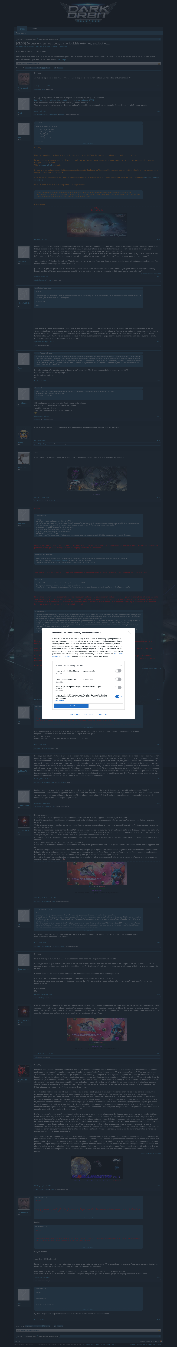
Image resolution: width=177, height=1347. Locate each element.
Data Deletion (75, 714)
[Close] (130, 633)
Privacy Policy (102, 714)
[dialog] (88, 673)
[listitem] (88, 665)
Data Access (88, 714)
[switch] (118, 670)
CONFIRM (71, 706)
